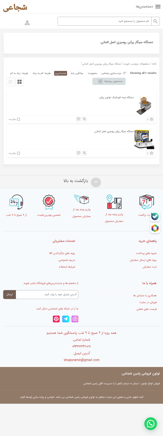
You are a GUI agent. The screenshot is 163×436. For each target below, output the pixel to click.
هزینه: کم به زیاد (42, 73)
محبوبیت (92, 73)
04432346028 (81, 346)
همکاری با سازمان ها (145, 295)
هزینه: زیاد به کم (19, 73)
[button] (150, 423)
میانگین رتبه (77, 73)
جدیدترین (60, 73)
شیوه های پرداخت (146, 253)
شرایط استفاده (67, 267)
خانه (154, 64)
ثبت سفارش (150, 267)
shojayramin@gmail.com (82, 360)
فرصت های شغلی (146, 309)
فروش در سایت (148, 302)
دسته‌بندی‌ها (144, 6)
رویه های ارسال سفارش (143, 260)
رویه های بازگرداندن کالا (62, 253)
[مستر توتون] (15, 8)
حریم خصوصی (66, 260)
